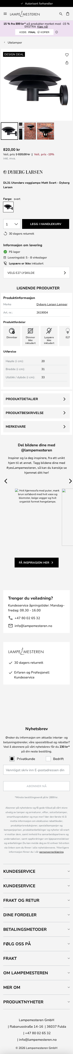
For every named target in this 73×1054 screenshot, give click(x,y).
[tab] (36, 871)
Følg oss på (17, 944)
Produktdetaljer (22, 399)
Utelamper (15, 42)
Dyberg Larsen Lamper (51, 304)
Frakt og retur (21, 900)
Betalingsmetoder (25, 929)
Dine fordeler (19, 914)
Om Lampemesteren (25, 973)
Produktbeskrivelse (25, 413)
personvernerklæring (51, 851)
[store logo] (27, 13)
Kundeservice (19, 871)
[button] (9, 131)
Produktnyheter (23, 1002)
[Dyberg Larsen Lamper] (23, 172)
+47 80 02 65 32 (27, 618)
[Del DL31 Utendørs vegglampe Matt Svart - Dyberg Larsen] (67, 62)
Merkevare (16, 426)
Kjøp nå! (42, 26)
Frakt (10, 958)
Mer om (11, 987)
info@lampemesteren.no (33, 625)
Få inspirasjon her (34, 562)
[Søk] (61, 13)
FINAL (34, 32)
